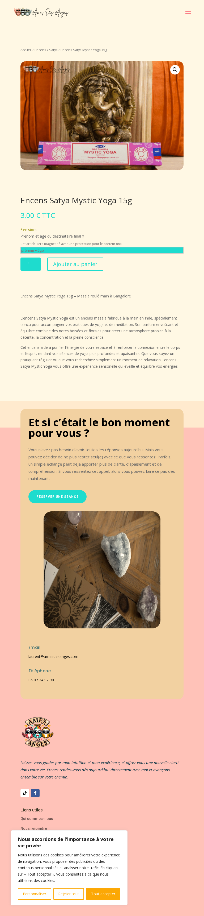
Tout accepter (103, 893)
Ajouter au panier (75, 264)
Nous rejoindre (33, 828)
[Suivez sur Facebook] (35, 793)
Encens (40, 49)
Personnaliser (34, 893)
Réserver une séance (57, 497)
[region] (69, 867)
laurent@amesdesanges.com (53, 656)
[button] (175, 69)
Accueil (26, 49)
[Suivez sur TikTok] (24, 793)
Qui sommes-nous (36, 818)
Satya (53, 49)
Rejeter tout (68, 893)
